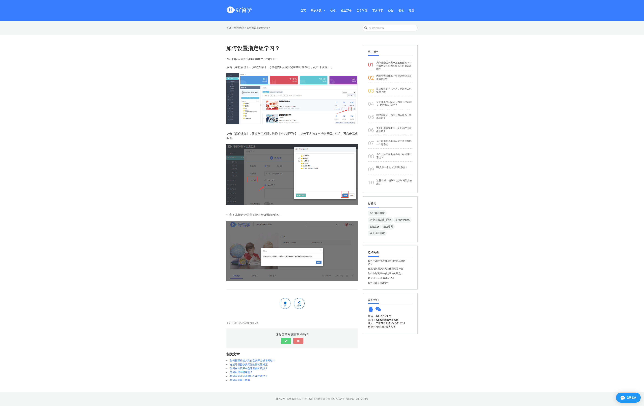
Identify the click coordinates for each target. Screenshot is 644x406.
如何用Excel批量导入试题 (381, 278)
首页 (303, 10)
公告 (390, 10)
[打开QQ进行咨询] (371, 310)
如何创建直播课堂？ (241, 372)
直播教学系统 (402, 220)
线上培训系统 (377, 233)
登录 (401, 10)
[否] (298, 341)
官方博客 (377, 10)
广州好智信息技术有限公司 (316, 399)
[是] (286, 341)
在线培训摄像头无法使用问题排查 (249, 364)
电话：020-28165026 (379, 316)
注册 (411, 10)
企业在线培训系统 (380, 219)
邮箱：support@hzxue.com (383, 319)
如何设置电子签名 (240, 380)
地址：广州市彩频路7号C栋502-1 (386, 323)
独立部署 (346, 10)
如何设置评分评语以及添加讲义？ (249, 376)
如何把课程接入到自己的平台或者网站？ (252, 360)
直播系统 (374, 226)
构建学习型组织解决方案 (382, 326)
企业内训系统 (377, 213)
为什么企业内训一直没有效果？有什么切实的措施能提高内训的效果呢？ (394, 65)
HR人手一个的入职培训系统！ (392, 167)
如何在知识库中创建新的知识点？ (249, 368)
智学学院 (362, 10)
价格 (333, 10)
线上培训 (388, 226)
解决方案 (316, 10)
